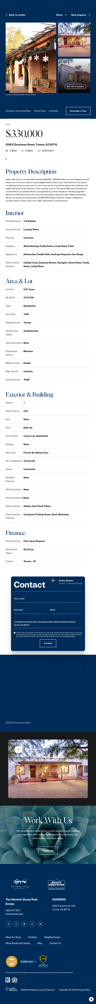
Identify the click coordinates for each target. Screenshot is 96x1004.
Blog (40, 943)
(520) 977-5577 (13, 910)
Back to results (17, 15)
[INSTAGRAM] (16, 924)
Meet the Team (13, 937)
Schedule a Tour (78, 111)
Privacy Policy (70, 636)
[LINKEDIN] (32, 924)
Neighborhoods (52, 937)
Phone (52, 610)
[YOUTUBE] (24, 924)
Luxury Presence (47, 990)
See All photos (75, 86)
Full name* (18, 610)
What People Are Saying (18, 943)
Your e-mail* (19, 599)
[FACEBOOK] (8, 924)
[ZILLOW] (40, 924)
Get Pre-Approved (17, 159)
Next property (78, 15)
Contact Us (48, 850)
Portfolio (32, 937)
